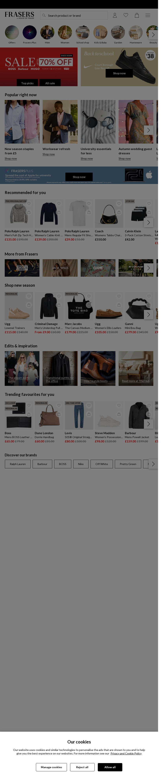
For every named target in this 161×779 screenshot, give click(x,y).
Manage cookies (51, 767)
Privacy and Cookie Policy (126, 753)
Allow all (110, 767)
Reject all (82, 767)
